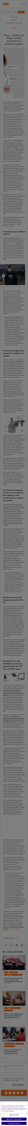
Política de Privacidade (9, 1111)
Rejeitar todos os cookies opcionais (14, 1119)
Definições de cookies (14, 1115)
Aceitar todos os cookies (13, 1123)
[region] (14, 1113)
